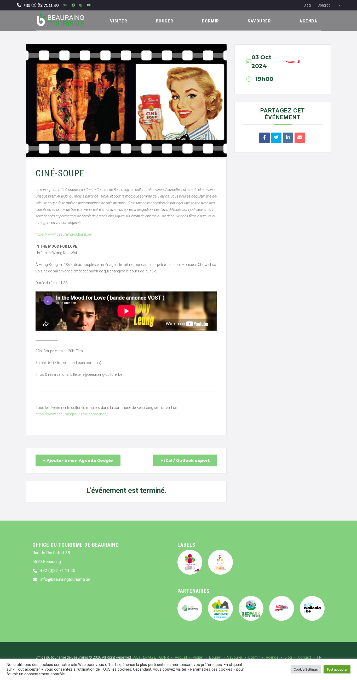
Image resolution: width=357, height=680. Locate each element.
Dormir (254, 657)
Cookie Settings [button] (306, 669)
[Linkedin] (288, 138)
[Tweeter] (276, 138)
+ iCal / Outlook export (185, 460)
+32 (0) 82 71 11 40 (41, 5)
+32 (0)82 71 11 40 (57, 570)
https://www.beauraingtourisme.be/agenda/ (72, 414)
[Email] (300, 138)
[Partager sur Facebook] (264, 138)
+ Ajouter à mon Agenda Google (78, 460)
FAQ (135, 657)
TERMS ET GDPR (155, 657)
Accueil (181, 657)
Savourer (234, 657)
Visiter (198, 657)
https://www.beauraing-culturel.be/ (64, 234)
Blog (307, 5)
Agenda (272, 657)
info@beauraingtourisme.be (65, 579)
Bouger (215, 657)
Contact (324, 5)
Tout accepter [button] (337, 669)
